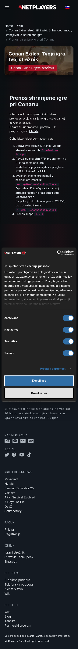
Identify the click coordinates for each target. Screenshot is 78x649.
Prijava (9, 529)
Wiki (20, 26)
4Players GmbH (17, 641)
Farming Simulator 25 (19, 488)
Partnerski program (18, 625)
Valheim (10, 493)
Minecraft (11, 479)
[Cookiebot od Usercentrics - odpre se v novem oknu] (57, 252)
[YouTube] (23, 455)
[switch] (68, 330)
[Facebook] (15, 455)
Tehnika (10, 621)
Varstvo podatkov (46, 635)
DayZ (8, 506)
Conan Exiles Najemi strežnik (32, 68)
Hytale (9, 484)
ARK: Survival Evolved (20, 497)
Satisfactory (13, 511)
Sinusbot (11, 561)
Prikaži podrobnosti (53, 368)
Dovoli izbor (39, 393)
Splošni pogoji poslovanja (19, 635)
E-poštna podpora (17, 580)
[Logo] (37, 7)
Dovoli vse (39, 380)
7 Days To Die (15, 502)
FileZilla (33, 131)
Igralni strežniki (15, 552)
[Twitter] (8, 455)
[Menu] (8, 7)
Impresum (64, 635)
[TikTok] (30, 455)
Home (9, 26)
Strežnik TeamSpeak (19, 557)
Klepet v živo (14, 589)
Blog (8, 616)
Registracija (12, 534)
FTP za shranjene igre (30, 163)
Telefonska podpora (19, 584)
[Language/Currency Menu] (67, 7)
